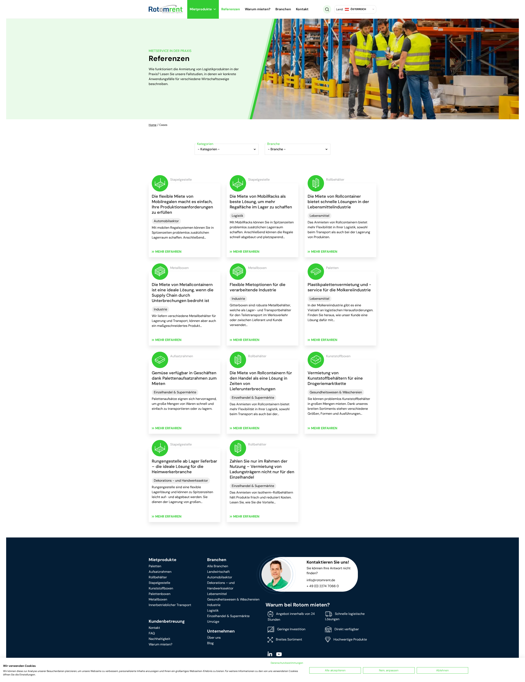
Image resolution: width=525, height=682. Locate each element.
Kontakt (302, 9)
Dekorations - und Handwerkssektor (181, 480)
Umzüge (213, 621)
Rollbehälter (158, 577)
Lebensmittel (319, 216)
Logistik (237, 216)
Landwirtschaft (218, 571)
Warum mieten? (257, 9)
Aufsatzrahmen (160, 571)
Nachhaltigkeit (159, 639)
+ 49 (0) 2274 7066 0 (323, 586)
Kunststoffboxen (161, 588)
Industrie (160, 309)
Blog (210, 643)
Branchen (283, 9)
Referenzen (230, 9)
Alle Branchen (217, 566)
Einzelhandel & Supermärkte (175, 392)
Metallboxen (158, 599)
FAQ (152, 633)
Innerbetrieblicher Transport (170, 605)
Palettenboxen (159, 594)
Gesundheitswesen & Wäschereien (336, 392)
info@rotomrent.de (321, 580)
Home (152, 125)
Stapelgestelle (159, 583)
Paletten (155, 566)
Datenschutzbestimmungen (287, 663)
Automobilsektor (166, 221)
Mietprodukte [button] (201, 9)
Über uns (214, 637)
